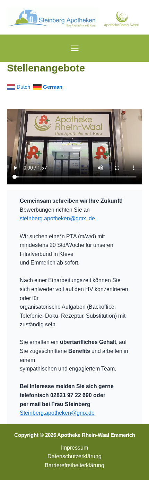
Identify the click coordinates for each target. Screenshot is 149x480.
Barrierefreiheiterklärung (74, 465)
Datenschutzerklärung (74, 456)
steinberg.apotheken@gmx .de (57, 218)
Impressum (74, 447)
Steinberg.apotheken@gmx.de (57, 413)
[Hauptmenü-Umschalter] (74, 48)
